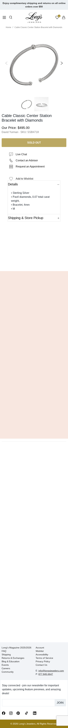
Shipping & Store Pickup (25, 218)
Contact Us (41, 665)
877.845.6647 (45, 674)
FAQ (4, 651)
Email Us (34, 263)
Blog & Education (10, 661)
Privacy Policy (43, 661)
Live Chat (21, 154)
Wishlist (40, 651)
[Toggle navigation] (4, 18)
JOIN (60, 702)
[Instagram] (11, 713)
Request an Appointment (30, 166)
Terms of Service (44, 658)
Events (5, 665)
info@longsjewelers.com (51, 670)
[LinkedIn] (34, 713)
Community (8, 671)
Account (40, 647)
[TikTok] (26, 713)
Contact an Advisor (27, 160)
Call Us (11, 263)
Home (8, 27)
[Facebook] (3, 713)
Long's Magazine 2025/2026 (16, 647)
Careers (6, 668)
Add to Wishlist (24, 178)
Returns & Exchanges (13, 658)
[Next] (61, 63)
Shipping (6, 654)
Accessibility (42, 654)
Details (13, 184)
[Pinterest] (18, 713)
